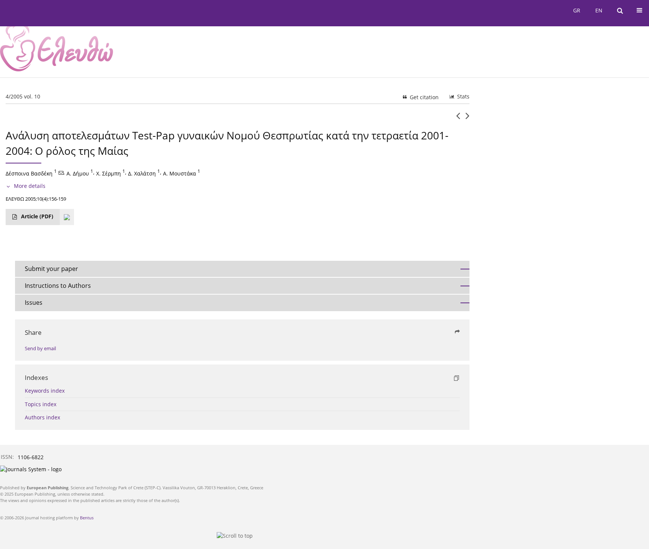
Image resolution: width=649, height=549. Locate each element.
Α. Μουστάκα (179, 173)
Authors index (42, 417)
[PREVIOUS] (458, 118)
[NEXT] (467, 118)
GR (576, 10)
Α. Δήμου (77, 173)
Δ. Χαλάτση (142, 173)
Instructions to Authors (58, 285)
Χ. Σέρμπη (108, 173)
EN (598, 10)
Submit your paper (51, 269)
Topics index (40, 404)
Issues (33, 302)
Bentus (87, 517)
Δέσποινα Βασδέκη (29, 173)
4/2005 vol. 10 (23, 96)
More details (29, 185)
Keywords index (45, 390)
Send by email (40, 348)
